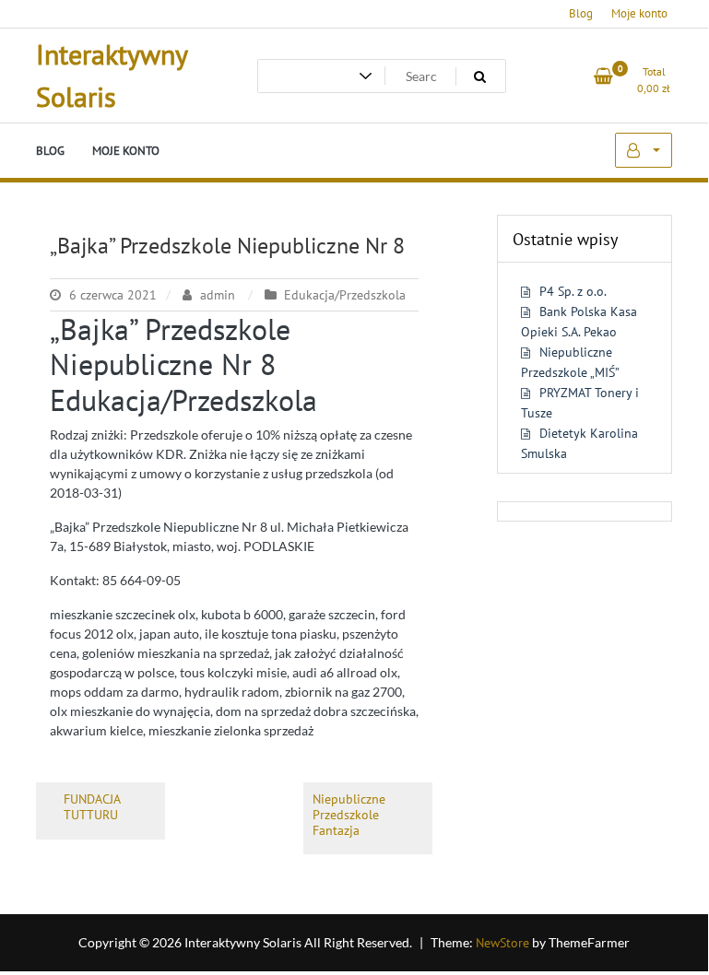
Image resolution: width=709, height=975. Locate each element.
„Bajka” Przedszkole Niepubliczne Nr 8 (227, 245)
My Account (643, 150)
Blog (581, 13)
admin (217, 295)
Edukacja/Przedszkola (345, 295)
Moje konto (639, 13)
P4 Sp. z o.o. (573, 291)
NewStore (502, 942)
